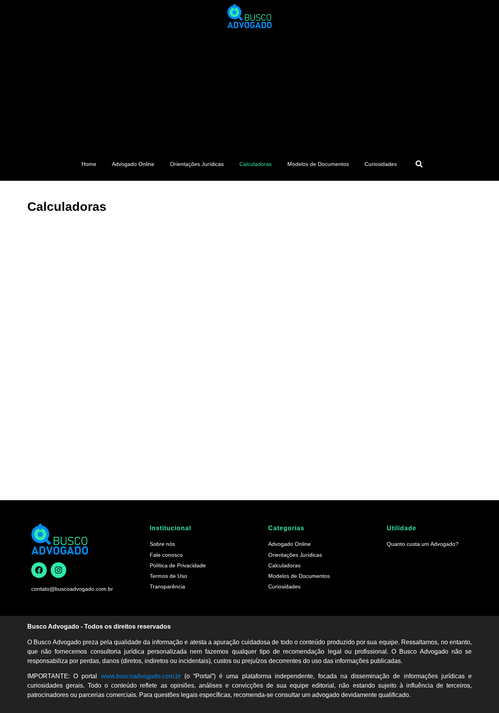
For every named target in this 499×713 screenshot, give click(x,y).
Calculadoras (255, 164)
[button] (418, 163)
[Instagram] (58, 570)
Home (88, 164)
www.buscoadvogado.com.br (141, 676)
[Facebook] (39, 570)
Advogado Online (133, 164)
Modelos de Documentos (318, 164)
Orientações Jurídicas (197, 164)
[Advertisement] (249, 90)
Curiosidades (381, 164)
